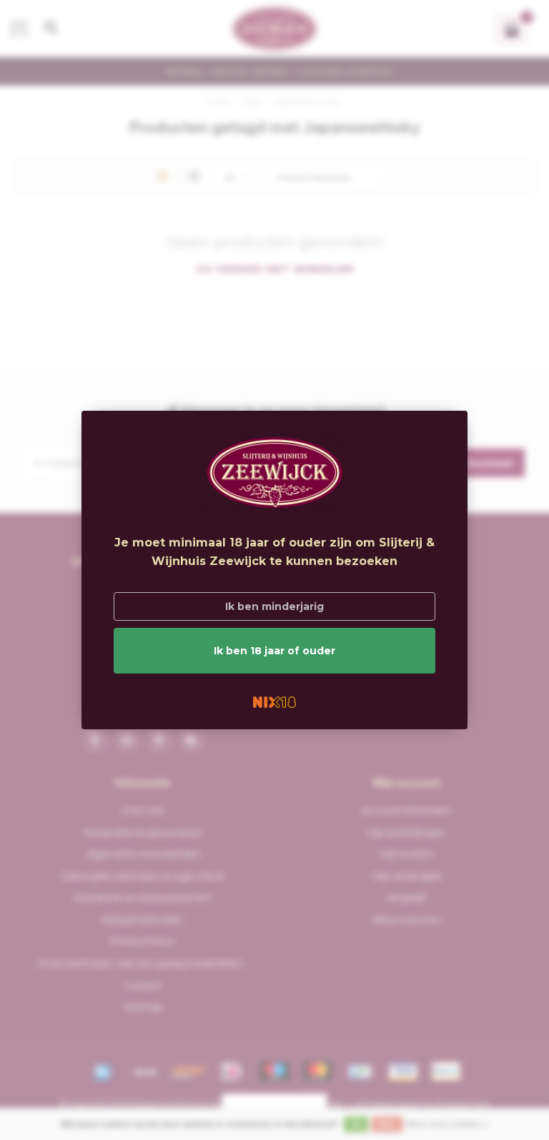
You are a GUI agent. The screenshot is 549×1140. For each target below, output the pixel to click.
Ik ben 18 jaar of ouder (274, 650)
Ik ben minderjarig (274, 606)
